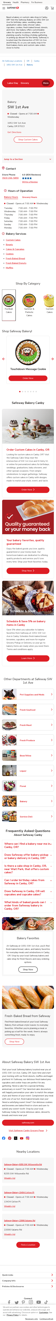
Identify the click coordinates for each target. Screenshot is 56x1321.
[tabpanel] (28, 360)
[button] (46, 8)
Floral (32, 786)
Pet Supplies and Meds (32, 695)
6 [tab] (33, 391)
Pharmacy (25, 2)
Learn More (35, 658)
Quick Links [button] (7, 1275)
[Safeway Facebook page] (10, 1303)
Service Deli (32, 817)
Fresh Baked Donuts (16, 263)
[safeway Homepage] (13, 8)
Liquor (32, 771)
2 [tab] (22, 391)
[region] (28, 1313)
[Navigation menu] (4, 8)
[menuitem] (12, 83)
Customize (43, 1312)
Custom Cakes (13, 240)
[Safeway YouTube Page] (38, 1303)
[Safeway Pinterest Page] (23, 1303)
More (46, 83)
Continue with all (46, 1319)
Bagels (9, 244)
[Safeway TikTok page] (46, 1303)
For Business (36, 2)
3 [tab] (25, 391)
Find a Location (30, 1244)
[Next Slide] (52, 359)
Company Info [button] (8, 1280)
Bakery (32, 801)
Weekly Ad (9, 1178)
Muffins (9, 267)
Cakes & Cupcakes (15, 249)
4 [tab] (28, 391)
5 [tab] (30, 391)
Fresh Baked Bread (15, 258)
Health (16, 2)
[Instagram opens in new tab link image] (30, 1303)
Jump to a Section (13, 159)
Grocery (7, 2)
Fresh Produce (32, 740)
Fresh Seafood (32, 710)
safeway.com (38, 1122)
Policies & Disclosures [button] (13, 1286)
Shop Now (35, 570)
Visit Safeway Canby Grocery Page (30, 1130)
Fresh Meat (32, 725)
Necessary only (31, 1319)
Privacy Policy (12, 1315)
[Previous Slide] (4, 359)
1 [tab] (20, 391)
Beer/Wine (32, 756)
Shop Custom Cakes (28, 139)
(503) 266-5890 (10, 178)
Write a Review (30, 181)
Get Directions (14, 132)
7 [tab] (36, 391)
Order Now (35, 378)
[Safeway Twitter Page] (16, 1303)
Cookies (10, 253)
